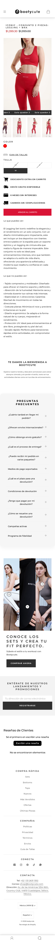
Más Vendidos (27, 799)
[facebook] (14, 865)
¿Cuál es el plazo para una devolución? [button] (21, 480)
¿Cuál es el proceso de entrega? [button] (25, 446)
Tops (27, 788)
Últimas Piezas (27, 810)
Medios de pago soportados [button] (22, 469)
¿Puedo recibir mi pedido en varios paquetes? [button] (23, 458)
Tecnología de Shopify (27, 925)
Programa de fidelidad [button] (20, 536)
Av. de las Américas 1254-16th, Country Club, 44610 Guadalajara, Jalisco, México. (27, 890)
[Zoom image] (27, 74)
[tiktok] (34, 865)
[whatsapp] (40, 865)
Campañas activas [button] (17, 526)
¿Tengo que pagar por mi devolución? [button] (21, 502)
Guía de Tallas (27, 849)
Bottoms (27, 782)
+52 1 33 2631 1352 (29, 880)
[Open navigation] (7, 11)
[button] (8, 74)
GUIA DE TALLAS (18, 154)
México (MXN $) (27, 905)
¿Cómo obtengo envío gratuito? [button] (25, 437)
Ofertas (27, 805)
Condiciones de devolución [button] (22, 491)
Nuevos (27, 793)
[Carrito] (48, 11)
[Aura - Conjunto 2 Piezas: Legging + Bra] (42, 584)
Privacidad (27, 832)
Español (26, 915)
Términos (27, 838)
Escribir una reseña (27, 743)
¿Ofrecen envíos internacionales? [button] (25, 427)
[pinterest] (27, 865)
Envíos (27, 843)
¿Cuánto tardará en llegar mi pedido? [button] (23, 416)
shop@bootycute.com (31, 884)
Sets (27, 776)
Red (5, 146)
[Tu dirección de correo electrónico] (27, 699)
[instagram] (21, 865)
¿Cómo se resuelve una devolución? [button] (20, 515)
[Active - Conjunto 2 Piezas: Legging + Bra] (9, 594)
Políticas (27, 826)
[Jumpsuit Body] (27, 607)
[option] (19, 127)
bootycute (30, 921)
